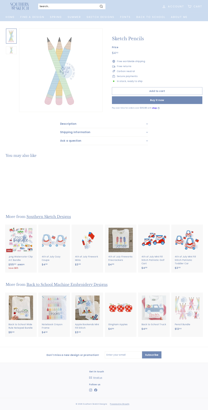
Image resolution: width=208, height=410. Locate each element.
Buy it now (157, 100)
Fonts (125, 17)
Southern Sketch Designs (48, 217)
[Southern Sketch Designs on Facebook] (95, 390)
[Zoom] (60, 70)
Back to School (150, 17)
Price (115, 47)
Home (10, 17)
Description (68, 124)
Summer (74, 17)
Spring (56, 17)
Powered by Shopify (119, 404)
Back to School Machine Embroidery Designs (67, 284)
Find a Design (32, 17)
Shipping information (75, 132)
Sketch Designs (100, 17)
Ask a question (70, 141)
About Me (179, 17)
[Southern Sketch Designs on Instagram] (90, 390)
